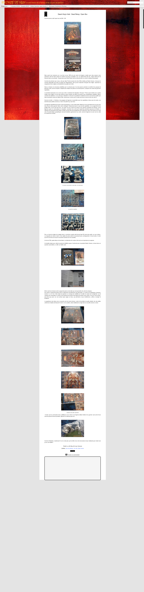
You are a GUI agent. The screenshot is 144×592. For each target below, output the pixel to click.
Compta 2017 (25, 6)
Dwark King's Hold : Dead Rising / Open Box (72, 14)
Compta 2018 (15, 6)
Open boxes (81, 448)
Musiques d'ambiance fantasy (57, 6)
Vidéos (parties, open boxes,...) (39, 6)
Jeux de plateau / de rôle (71, 448)
